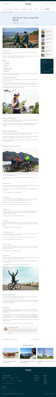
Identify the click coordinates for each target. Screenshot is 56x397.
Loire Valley (5, 66)
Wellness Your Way (37, 377)
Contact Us (45, 383)
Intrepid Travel (5, 250)
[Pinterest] (51, 4)
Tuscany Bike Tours (10, 192)
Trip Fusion (51, 393)
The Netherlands (6, 71)
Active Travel (15, 15)
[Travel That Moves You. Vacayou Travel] (28, 370)
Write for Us (45, 379)
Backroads (5, 215)
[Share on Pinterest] (13, 12)
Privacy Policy (47, 393)
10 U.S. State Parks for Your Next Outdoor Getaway (9, 362)
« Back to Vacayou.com (6, 4)
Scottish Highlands (6, 63)
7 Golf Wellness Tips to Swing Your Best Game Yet (45, 362)
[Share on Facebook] (6, 12)
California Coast (6, 65)
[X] (49, 4)
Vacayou (16, 319)
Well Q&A (35, 380)
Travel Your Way (36, 379)
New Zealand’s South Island (7, 68)
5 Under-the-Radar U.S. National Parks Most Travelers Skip (27, 362)
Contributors (45, 377)
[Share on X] (8, 12)
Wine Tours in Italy (6, 62)
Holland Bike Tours (6, 264)
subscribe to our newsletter (29, 323)
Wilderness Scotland (6, 204)
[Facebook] (47, 4)
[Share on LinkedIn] (10, 12)
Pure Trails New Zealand (7, 239)
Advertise (44, 380)
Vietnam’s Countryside (7, 69)
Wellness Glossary (46, 382)
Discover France (6, 227)
